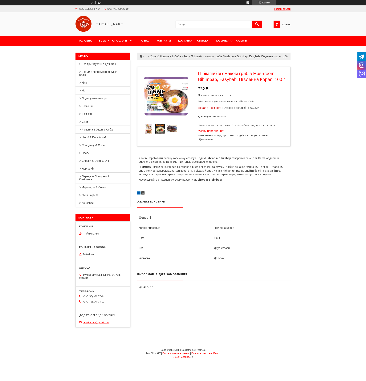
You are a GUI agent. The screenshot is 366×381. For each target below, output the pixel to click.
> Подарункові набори (93, 98)
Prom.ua (201, 350)
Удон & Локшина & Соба (165, 56)
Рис (186, 56)
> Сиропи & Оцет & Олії (94, 160)
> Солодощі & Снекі (92, 145)
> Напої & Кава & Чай (92, 137)
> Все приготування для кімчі (97, 64)
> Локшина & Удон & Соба (96, 129)
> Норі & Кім (87, 168)
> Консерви (86, 202)
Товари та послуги (113, 40)
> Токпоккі (85, 113)
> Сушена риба (89, 195)
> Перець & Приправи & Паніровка (94, 178)
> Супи (83, 121)
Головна (85, 40)
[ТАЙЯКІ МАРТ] (83, 30)
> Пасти (84, 152)
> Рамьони (86, 106)
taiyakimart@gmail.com (96, 322)
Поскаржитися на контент (176, 353)
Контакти (164, 40)
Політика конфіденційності (205, 353)
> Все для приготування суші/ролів (98, 73)
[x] (142, 193)
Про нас (144, 40)
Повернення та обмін (231, 40)
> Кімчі (83, 82)
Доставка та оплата (193, 40)
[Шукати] (257, 24)
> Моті (83, 90)
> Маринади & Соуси (92, 187)
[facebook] (138, 193)
